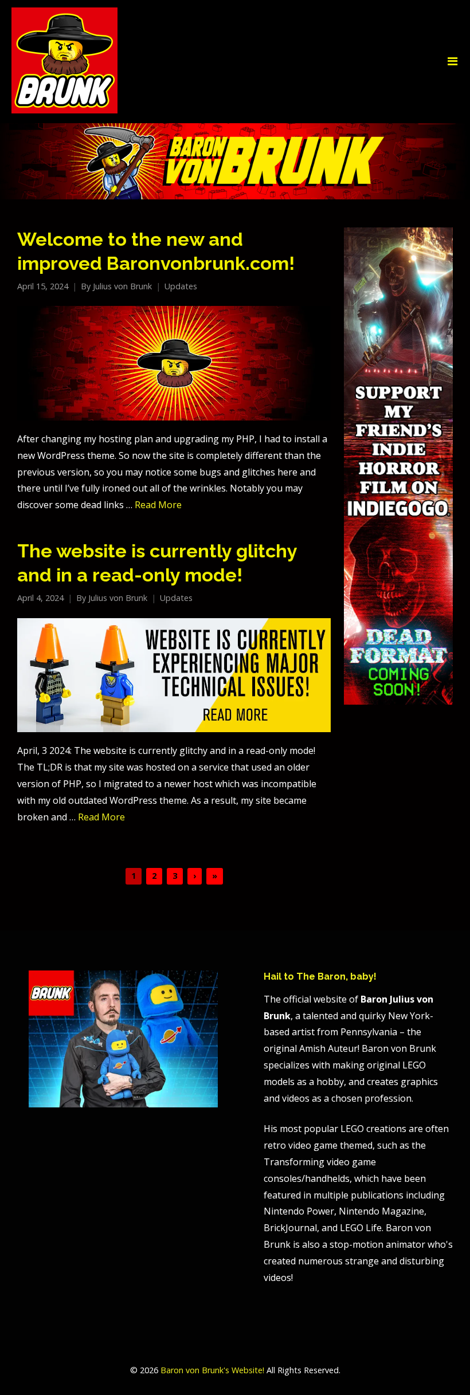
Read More (158, 504)
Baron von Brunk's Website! (212, 1370)
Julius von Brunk (122, 286)
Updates (180, 286)
